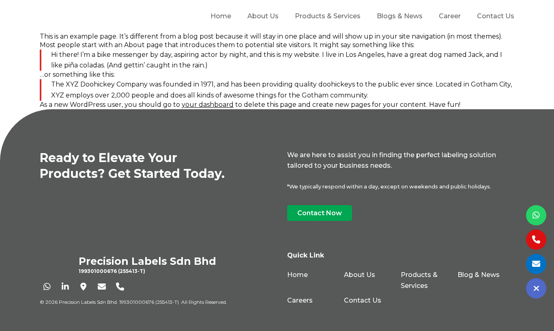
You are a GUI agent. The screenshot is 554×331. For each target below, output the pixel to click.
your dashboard (208, 104)
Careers (300, 300)
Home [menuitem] (220, 16)
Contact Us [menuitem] (495, 16)
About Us (359, 275)
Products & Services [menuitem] (328, 16)
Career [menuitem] (450, 16)
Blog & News (478, 275)
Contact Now (319, 213)
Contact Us (362, 300)
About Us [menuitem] (263, 16)
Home (297, 275)
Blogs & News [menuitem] (400, 16)
